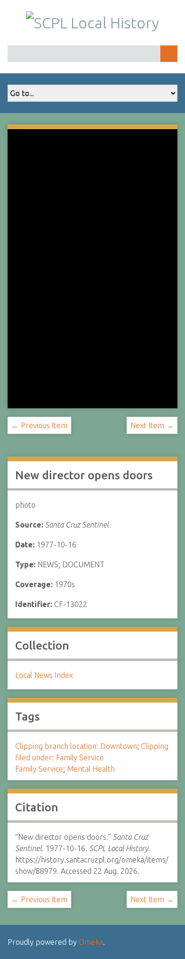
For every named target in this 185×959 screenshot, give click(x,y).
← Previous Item (39, 425)
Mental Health (91, 769)
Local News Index (44, 675)
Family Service (39, 769)
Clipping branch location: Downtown (76, 746)
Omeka (91, 942)
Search (168, 53)
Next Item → (152, 425)
